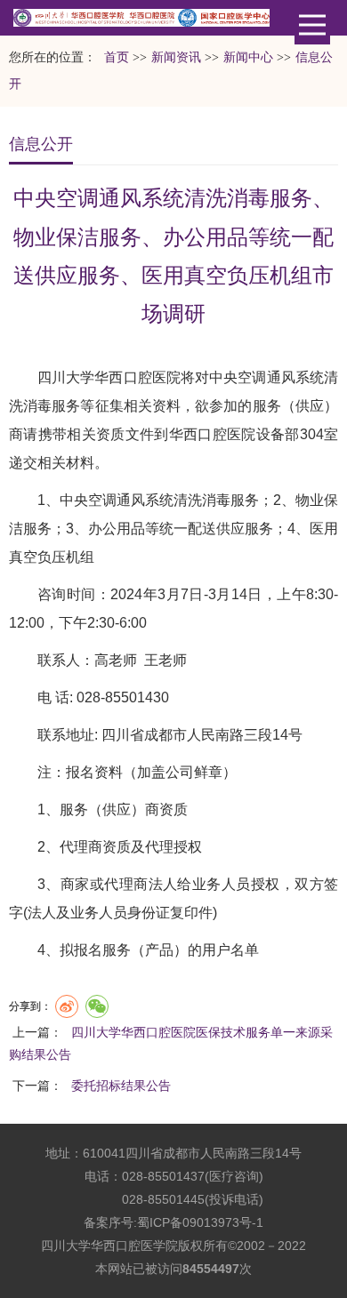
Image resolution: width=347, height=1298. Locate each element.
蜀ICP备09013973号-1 (200, 1222)
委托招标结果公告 (121, 1085)
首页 (116, 57)
